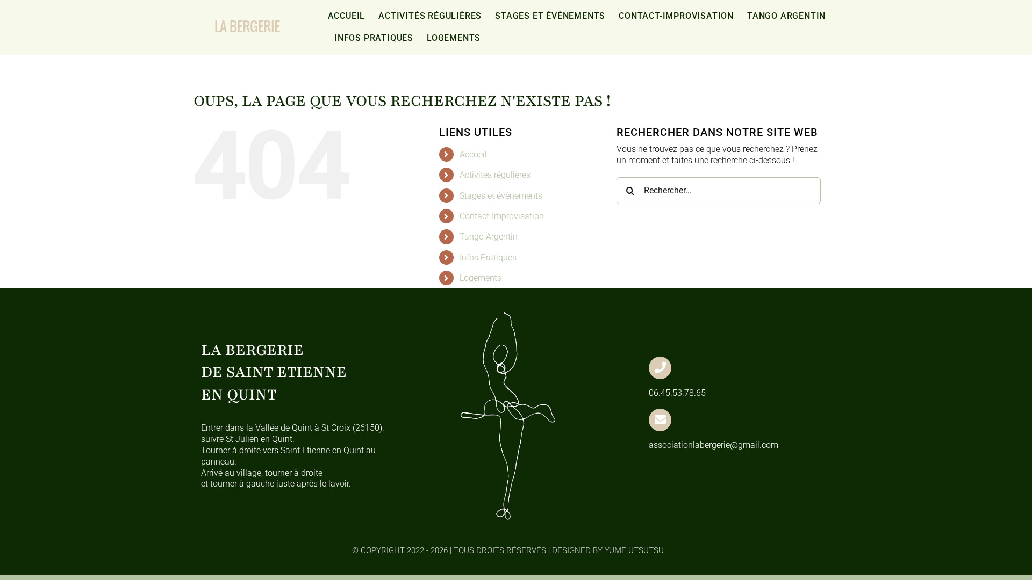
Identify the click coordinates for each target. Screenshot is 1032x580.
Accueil (473, 154)
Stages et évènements (501, 196)
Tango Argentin (489, 236)
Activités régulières (495, 175)
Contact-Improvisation (502, 216)
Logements (480, 278)
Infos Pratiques (488, 257)
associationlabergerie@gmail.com (713, 445)
